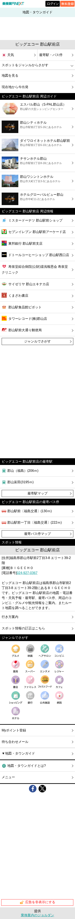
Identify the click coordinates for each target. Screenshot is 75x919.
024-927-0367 (27, 573)
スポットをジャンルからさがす (25, 65)
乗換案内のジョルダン (37, 915)
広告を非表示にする (40, 902)
